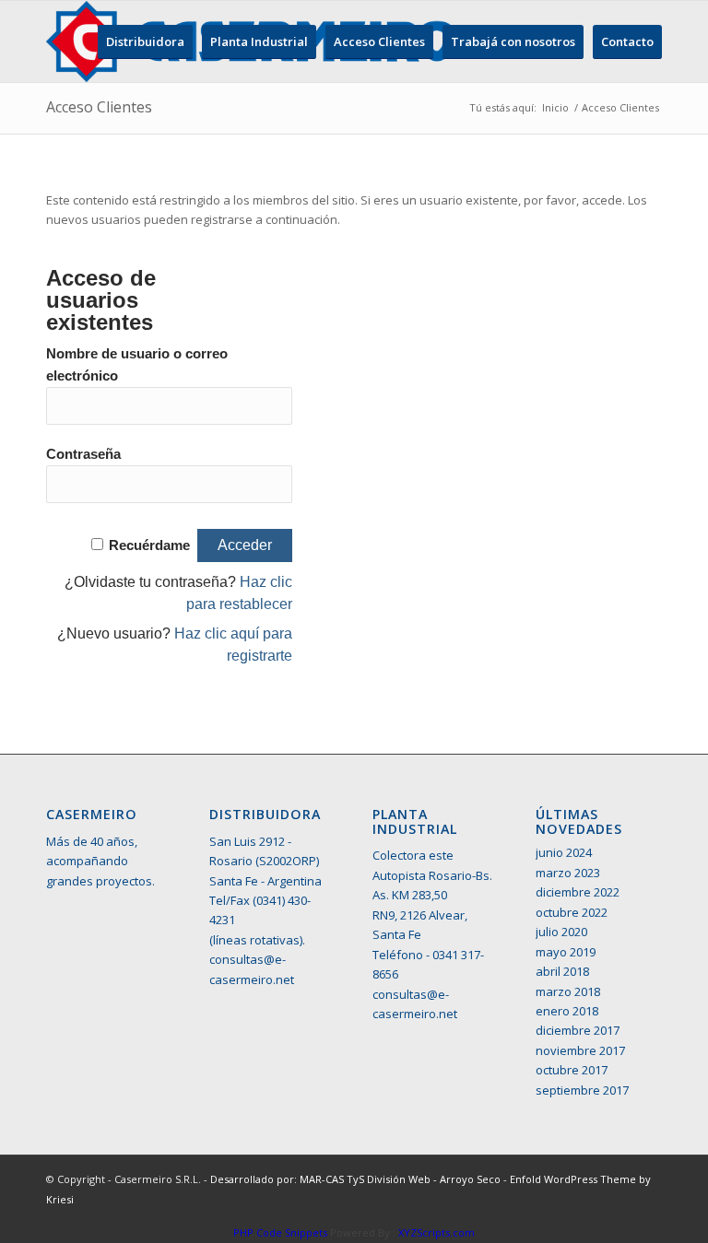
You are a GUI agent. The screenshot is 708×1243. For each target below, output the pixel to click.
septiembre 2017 (582, 1090)
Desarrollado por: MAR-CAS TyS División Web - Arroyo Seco (356, 1179)
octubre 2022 (572, 912)
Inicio (555, 107)
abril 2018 (562, 971)
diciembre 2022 (578, 892)
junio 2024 (564, 852)
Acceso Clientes (99, 107)
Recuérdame (149, 545)
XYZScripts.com (436, 1232)
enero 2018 (567, 1011)
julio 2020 (561, 931)
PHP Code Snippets (280, 1232)
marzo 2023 (568, 872)
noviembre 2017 (580, 1050)
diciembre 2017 (578, 1030)
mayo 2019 (566, 952)
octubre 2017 (572, 1069)
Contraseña (83, 454)
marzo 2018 (568, 991)
